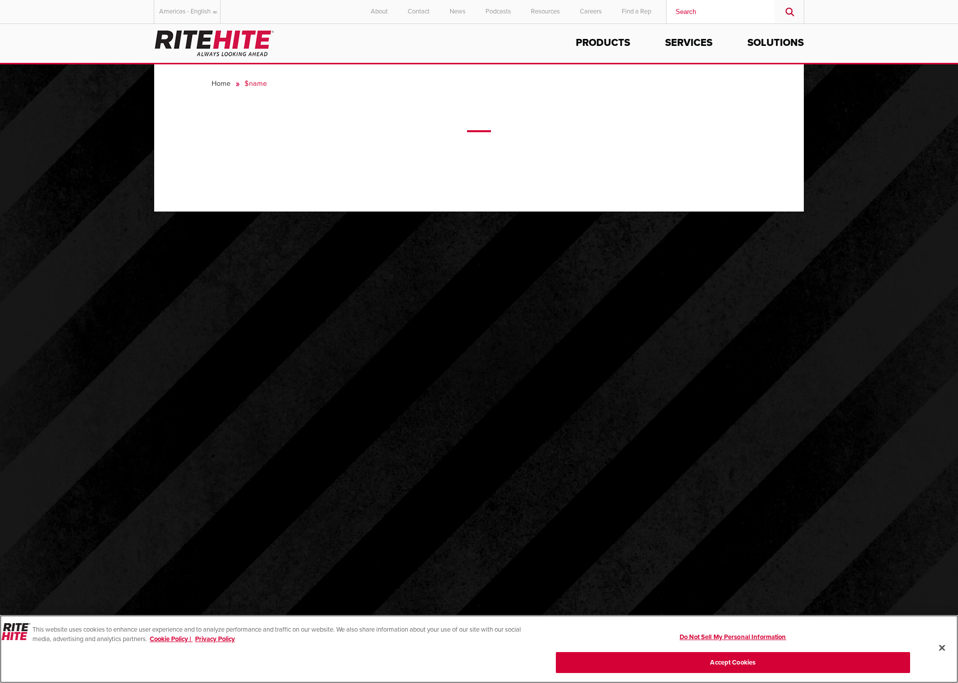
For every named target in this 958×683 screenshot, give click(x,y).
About (379, 11)
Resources (545, 11)
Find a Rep (636, 11)
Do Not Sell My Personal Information (733, 637)
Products (603, 43)
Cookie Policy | (171, 639)
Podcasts (498, 11)
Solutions (775, 43)
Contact (419, 11)
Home (221, 83)
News (458, 11)
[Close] (942, 648)
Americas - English (185, 11)
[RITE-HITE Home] (214, 41)
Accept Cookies (732, 662)
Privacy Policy (215, 639)
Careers (591, 11)
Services (689, 43)
